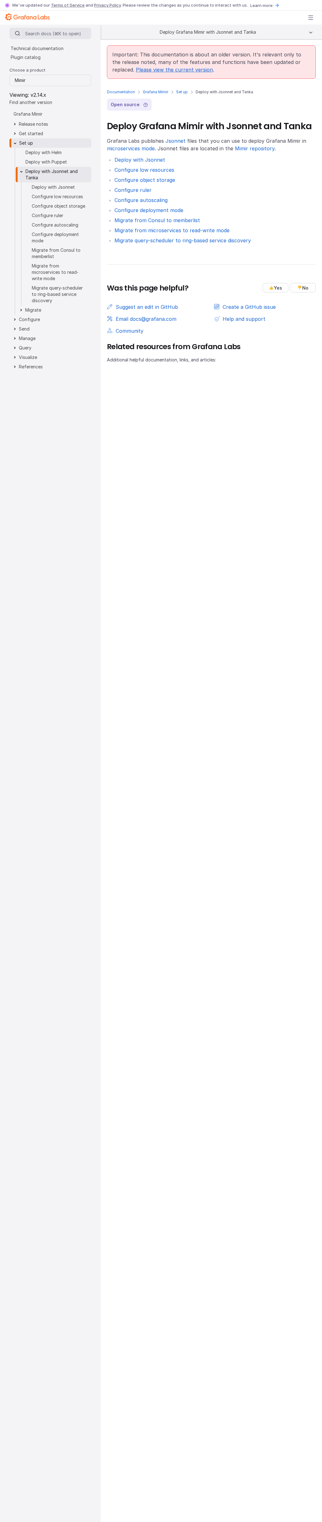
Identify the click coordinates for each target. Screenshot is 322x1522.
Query (25, 347)
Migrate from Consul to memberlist (157, 220)
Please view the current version (174, 69)
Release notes (33, 124)
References (31, 366)
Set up (182, 91)
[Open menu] (310, 17)
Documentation (121, 91)
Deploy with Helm (43, 152)
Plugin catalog (26, 57)
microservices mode (131, 148)
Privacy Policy (107, 5)
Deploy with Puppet (46, 161)
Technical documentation (37, 48)
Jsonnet (175, 141)
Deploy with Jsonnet (139, 160)
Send (24, 328)
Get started (31, 133)
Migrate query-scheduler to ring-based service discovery (182, 240)
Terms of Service (68, 5)
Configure (29, 319)
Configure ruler (133, 190)
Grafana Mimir (155, 91)
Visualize (28, 357)
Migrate (33, 310)
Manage (27, 338)
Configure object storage (144, 180)
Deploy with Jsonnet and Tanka (51, 174)
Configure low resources (144, 170)
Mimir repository (255, 148)
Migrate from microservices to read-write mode (172, 230)
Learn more (261, 5)
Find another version (30, 102)
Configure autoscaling (141, 200)
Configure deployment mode (148, 210)
